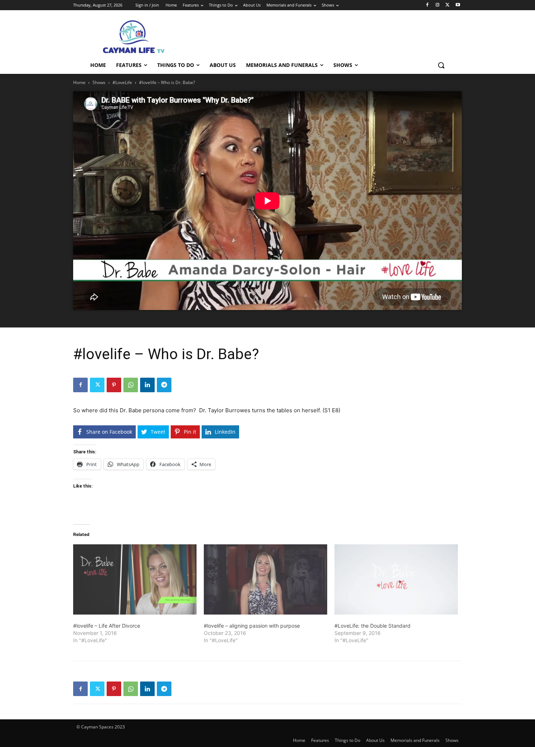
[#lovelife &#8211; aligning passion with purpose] (265, 579)
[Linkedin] (147, 385)
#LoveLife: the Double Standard (372, 626)
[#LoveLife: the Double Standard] (396, 579)
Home (79, 82)
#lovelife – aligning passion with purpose (252, 626)
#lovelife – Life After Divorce (106, 626)
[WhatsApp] (130, 385)
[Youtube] (457, 5)
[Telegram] (164, 385)
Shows (99, 82)
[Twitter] (447, 5)
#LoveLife (122, 82)
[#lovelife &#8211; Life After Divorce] (135, 579)
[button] (441, 65)
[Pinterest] (114, 385)
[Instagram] (437, 5)
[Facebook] (427, 5)
